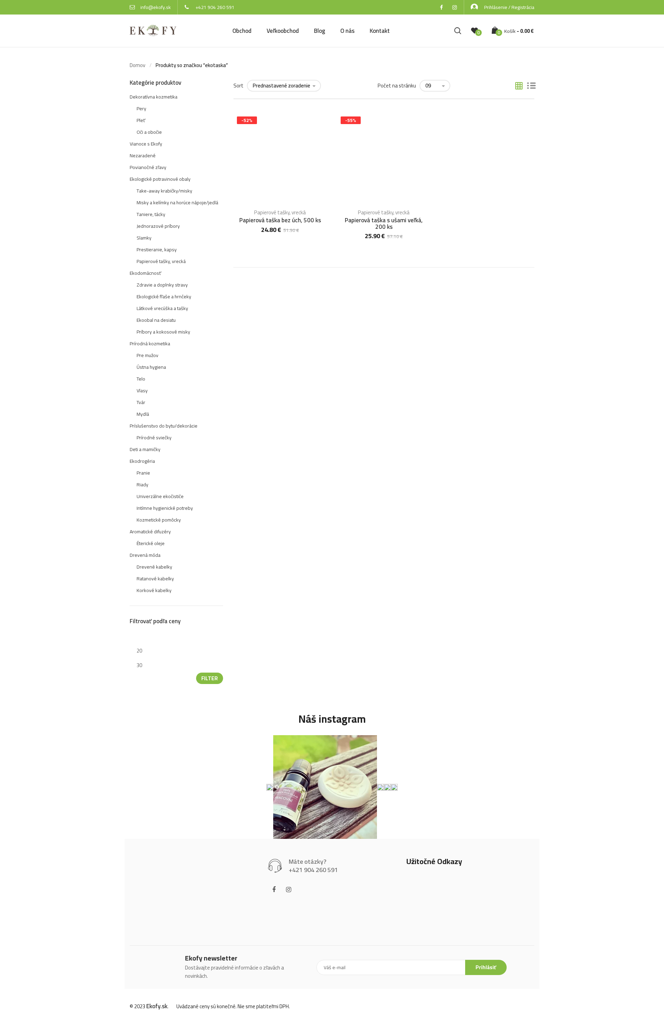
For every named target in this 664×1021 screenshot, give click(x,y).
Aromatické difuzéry (150, 531)
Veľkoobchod (283, 31)
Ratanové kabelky (155, 578)
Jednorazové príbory (158, 226)
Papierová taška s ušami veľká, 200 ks (384, 223)
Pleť (141, 120)
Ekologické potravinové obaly (160, 179)
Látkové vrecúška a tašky (162, 308)
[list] (531, 86)
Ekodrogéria (142, 461)
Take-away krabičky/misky (164, 190)
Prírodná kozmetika (150, 343)
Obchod (241, 31)
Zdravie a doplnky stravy (162, 284)
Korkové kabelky (154, 590)
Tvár (141, 402)
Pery (141, 108)
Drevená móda (145, 555)
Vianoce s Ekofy (146, 143)
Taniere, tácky (151, 214)
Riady (142, 484)
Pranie (143, 472)
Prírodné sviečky (154, 437)
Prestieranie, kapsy (157, 249)
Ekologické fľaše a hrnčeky (164, 296)
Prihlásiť (486, 967)
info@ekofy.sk (155, 7)
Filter (209, 678)
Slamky (144, 237)
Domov (137, 65)
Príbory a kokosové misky (163, 331)
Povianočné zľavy (148, 167)
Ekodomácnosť (145, 273)
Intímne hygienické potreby (165, 508)
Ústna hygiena (151, 367)
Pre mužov (147, 355)
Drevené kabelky (154, 566)
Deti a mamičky (145, 449)
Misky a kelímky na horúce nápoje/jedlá (177, 202)
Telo (141, 378)
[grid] (519, 86)
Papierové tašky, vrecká (280, 212)
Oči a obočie (149, 132)
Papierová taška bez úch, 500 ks (280, 220)
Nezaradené (143, 155)
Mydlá (143, 414)
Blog (319, 31)
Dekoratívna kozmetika (153, 96)
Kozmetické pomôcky (159, 519)
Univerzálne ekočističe (160, 496)
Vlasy (142, 390)
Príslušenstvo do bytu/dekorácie (163, 425)
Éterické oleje (151, 543)
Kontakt (380, 31)
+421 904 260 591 (214, 7)
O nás (347, 31)
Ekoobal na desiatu (156, 320)
